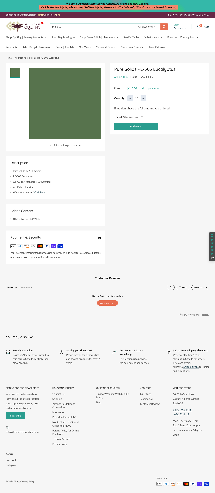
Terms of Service (61, 439)
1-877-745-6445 (182, 409)
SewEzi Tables (131, 37)
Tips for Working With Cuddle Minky (112, 395)
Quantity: (119, 98)
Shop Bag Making (61, 37)
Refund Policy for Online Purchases (65, 432)
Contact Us (58, 393)
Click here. (40, 192)
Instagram (11, 465)
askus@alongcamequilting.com (22, 432)
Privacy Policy (59, 444)
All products (20, 57)
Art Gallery (121, 77)
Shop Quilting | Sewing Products (24, 37)
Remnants (11, 47)
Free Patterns (157, 47)
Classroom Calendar (132, 47)
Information (58, 412)
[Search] (164, 26)
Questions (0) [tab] (26, 287)
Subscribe (15, 415)
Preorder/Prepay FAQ (64, 417)
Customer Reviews (150, 403)
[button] (212, 246)
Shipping (57, 398)
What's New (152, 37)
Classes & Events (106, 47)
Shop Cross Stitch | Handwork (97, 37)
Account (179, 28)
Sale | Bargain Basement (36, 47)
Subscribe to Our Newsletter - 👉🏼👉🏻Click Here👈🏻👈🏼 (33, 14)
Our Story (145, 393)
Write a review (107, 303)
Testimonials (146, 398)
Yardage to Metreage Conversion (63, 405)
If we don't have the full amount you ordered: (142, 108)
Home (9, 57)
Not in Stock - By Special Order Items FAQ (65, 424)
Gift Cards (85, 47)
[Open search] (171, 287)
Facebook (11, 460)
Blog (98, 402)
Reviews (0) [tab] (12, 287)
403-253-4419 (181, 414)
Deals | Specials (65, 47)
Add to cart (136, 126)
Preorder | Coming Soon (181, 37)
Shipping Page (191, 366)
